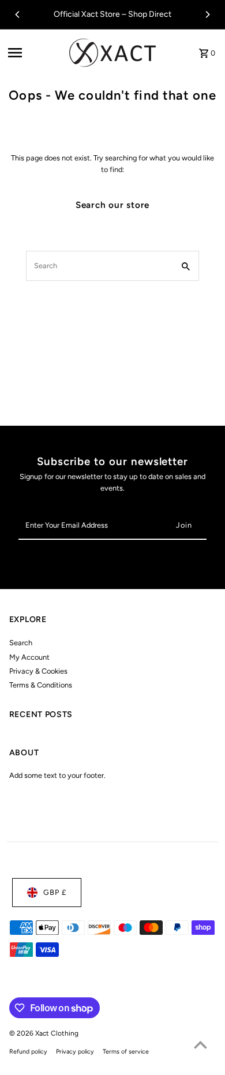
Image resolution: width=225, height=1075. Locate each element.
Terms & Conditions (40, 685)
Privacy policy (75, 1051)
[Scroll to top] (200, 1045)
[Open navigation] (35, 52)
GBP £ (54, 892)
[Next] (207, 14)
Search (20, 642)
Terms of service (126, 1051)
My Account (29, 657)
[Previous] (18, 14)
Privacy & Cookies (38, 671)
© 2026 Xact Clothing (43, 1033)
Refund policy (28, 1051)
